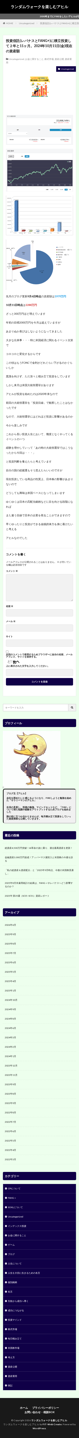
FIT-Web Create (52, 1424)
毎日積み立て (15, 1338)
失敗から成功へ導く (18, 1301)
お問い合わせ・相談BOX (40, 1412)
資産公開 (59, 59)
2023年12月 (11, 1065)
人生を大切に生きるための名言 (24, 1272)
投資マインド (15, 1319)
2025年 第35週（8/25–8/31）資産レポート (27, 895)
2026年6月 (10, 924)
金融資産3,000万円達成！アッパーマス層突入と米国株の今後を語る (39, 859)
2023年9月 (10, 1084)
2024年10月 (11, 999)
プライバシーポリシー (45, 1407)
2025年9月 (10, 934)
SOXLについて (15, 1207)
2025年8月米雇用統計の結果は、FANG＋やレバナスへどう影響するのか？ (39, 885)
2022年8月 (10, 1112)
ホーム (24, 1407)
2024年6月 (10, 1028)
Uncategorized (26, 23)
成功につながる (16, 1310)
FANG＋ (12, 1197)
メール (11, 621)
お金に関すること (34, 59)
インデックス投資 (17, 1226)
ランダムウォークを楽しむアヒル (39, 7)
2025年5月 (10, 971)
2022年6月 (10, 1131)
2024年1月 (10, 1056)
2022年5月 (10, 1140)
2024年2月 (10, 1046)
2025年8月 (10, 943)
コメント (12, 571)
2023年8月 (10, 1093)
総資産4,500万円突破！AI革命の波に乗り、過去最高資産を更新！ (39, 847)
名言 (10, 1291)
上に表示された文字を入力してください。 (28, 666)
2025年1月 (10, 990)
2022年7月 (10, 1121)
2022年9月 (10, 1103)
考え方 (11, 1357)
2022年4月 (10, 1150)
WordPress (39, 1428)
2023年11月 (11, 1075)
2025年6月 (10, 962)
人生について (15, 1263)
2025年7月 (10, 953)
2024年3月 (10, 1037)
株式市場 (49, 59)
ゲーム (11, 1244)
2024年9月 (10, 1009)
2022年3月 (10, 1159)
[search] (72, 707)
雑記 (10, 1385)
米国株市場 (13, 1347)
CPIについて (14, 1188)
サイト (9, 636)
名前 (9, 606)
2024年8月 (10, 1018)
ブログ (11, 1254)
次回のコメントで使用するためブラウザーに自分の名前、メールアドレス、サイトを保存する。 (39, 655)
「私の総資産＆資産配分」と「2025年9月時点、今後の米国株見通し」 (39, 872)
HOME (9, 23)
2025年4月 (10, 981)
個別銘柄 (12, 1282)
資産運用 (12, 1376)
